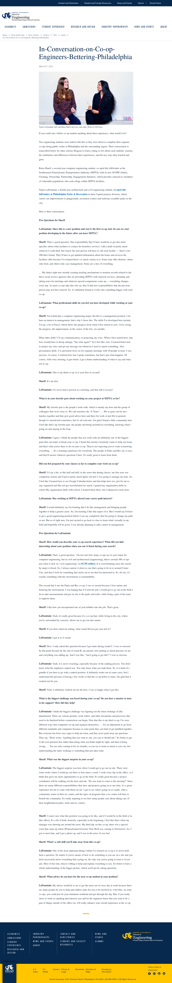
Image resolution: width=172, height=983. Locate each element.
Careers (56, 969)
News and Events (124, 3)
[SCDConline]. (88, 563)
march (63, 35)
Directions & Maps (91, 970)
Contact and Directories (68, 3)
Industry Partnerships (115, 26)
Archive (46, 35)
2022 (55, 35)
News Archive (33, 35)
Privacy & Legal (65, 970)
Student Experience (53, 26)
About (163, 26)
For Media (45, 970)
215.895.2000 (110, 979)
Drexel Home (155, 3)
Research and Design (83, 26)
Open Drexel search (166, 2)
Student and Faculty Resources (97, 3)
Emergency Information (106, 970)
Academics (10, 26)
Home (5, 35)
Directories (79, 969)
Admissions (29, 26)
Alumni (141, 3)
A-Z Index (35, 970)
